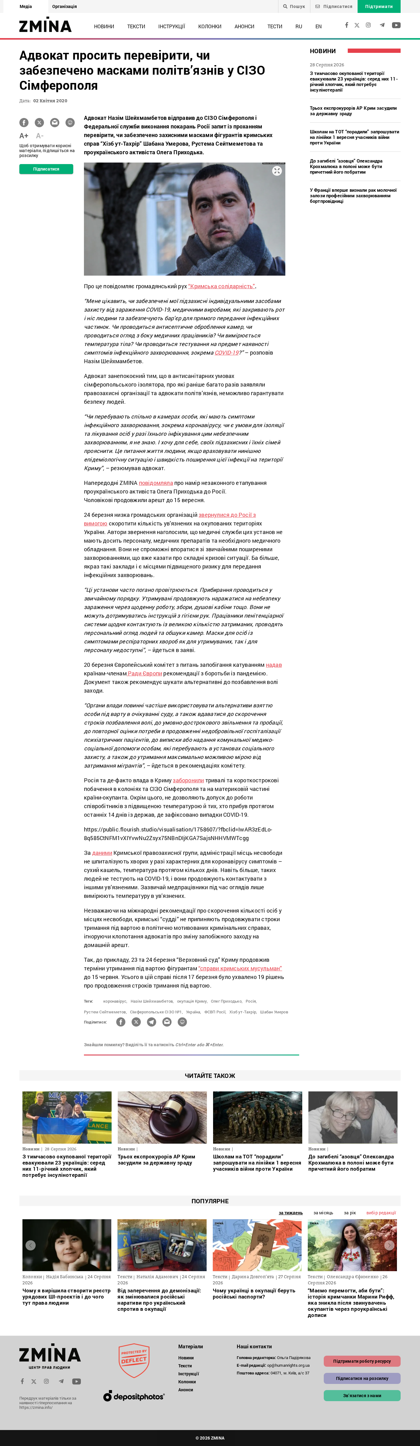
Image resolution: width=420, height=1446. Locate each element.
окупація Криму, (192, 1001)
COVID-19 (227, 352)
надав (274, 664)
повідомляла (156, 482)
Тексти (136, 26)
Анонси (244, 26)
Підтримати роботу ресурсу (362, 1361)
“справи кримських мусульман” (240, 968)
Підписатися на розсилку (362, 1378)
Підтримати (379, 6)
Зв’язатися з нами (362, 1395)
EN (318, 26)
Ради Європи (144, 673)
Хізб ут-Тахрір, (243, 1012)
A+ (23, 135)
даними (102, 852)
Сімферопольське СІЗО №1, (156, 1012)
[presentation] (31, 1245)
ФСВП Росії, (215, 1012)
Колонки (209, 26)
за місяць (323, 1213)
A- (40, 135)
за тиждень (291, 1213)
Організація (64, 6)
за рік (350, 1213)
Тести (274, 26)
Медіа (26, 6)
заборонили (188, 780)
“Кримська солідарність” (221, 286)
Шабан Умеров (274, 1012)
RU (298, 26)
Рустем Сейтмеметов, (105, 1012)
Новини (104, 26)
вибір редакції (381, 1213)
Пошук (297, 6)
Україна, (193, 1012)
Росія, (251, 1001)
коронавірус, (115, 1001)
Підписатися (337, 6)
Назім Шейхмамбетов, (152, 1001)
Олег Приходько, (227, 1001)
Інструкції (171, 26)
